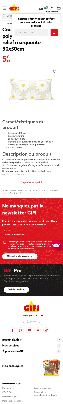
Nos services (10, 345)
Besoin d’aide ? (12, 340)
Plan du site (8, 388)
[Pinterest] (38, 330)
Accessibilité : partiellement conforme (45, 393)
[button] (45, 9)
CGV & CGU (7, 392)
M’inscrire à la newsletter (20, 256)
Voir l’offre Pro (16, 289)
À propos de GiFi (13, 351)
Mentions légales (10, 397)
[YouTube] (29, 330)
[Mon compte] (52, 9)
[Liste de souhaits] (55, 71)
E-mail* (7, 231)
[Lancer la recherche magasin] (54, 32)
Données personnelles (12, 401)
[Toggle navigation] (4, 8)
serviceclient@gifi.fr (11, 193)
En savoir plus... (26, 193)
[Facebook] (12, 330)
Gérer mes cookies (42, 388)
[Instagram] (21, 330)
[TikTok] (46, 330)
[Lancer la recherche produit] (4, 15)
